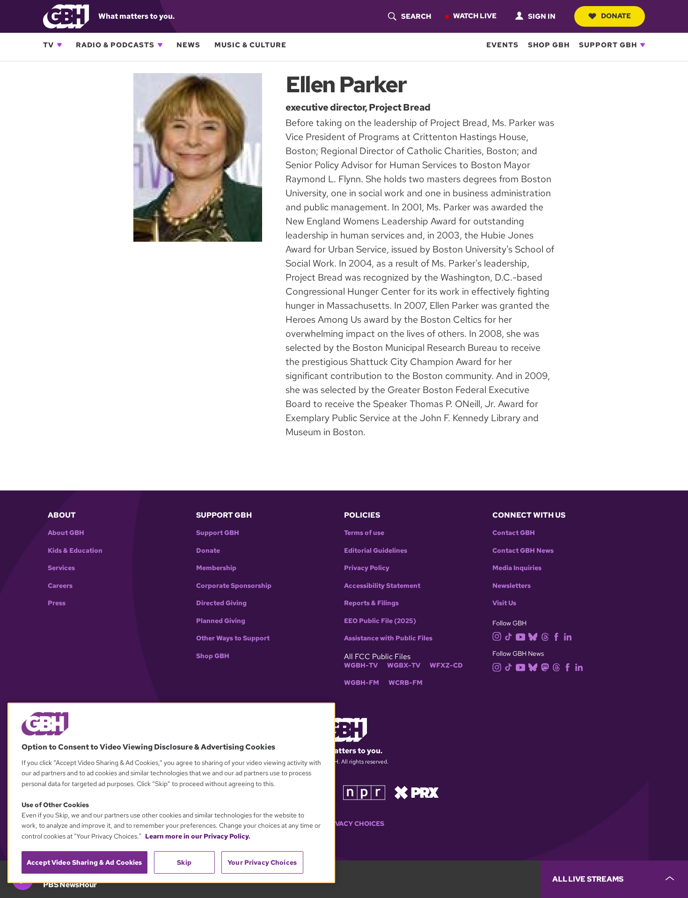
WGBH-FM (361, 683)
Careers (60, 586)
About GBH (66, 533)
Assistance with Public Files (388, 638)
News (188, 45)
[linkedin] (568, 636)
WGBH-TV (361, 665)
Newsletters (511, 586)
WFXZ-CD (446, 665)
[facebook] (556, 636)
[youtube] (520, 636)
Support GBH (608, 45)
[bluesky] (532, 636)
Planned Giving (220, 621)
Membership (216, 568)
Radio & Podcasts (115, 45)
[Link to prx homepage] (417, 792)
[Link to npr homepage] (364, 792)
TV (48, 45)
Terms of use (364, 533)
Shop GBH (549, 45)
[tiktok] (508, 636)
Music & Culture (250, 45)
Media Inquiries (517, 568)
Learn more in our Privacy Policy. (197, 836)
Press (57, 603)
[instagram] (497, 636)
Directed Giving (221, 603)
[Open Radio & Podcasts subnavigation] (160, 45)
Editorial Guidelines (375, 551)
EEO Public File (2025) (380, 621)
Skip (184, 862)
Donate (616, 16)
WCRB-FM (405, 683)
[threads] (545, 636)
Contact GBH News (523, 551)
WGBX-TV (403, 665)
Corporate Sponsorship (233, 586)
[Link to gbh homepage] (66, 16)
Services (61, 568)
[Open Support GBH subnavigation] (642, 45)
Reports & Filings (371, 603)
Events (502, 45)
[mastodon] (545, 667)
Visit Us (504, 603)
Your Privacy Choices (344, 824)
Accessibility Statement (382, 586)
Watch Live (475, 16)
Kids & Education (75, 551)
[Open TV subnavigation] (59, 45)
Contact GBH (513, 533)
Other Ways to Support (233, 638)
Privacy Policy (366, 568)
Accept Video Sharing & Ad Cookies (84, 862)
